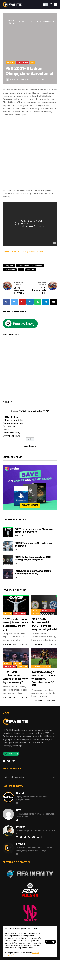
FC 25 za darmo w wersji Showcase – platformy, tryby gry (35, 530)
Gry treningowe (12, 436)
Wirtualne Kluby (12, 432)
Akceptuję (50, 942)
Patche (35, 613)
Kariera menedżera (14, 423)
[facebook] (4, 761)
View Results (30, 446)
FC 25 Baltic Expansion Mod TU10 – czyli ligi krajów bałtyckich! (34, 558)
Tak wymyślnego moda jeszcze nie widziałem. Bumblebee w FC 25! (43, 678)
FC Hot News (22, 62)
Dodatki (24, 21)
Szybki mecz (11, 426)
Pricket (20, 826)
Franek (12, 644)
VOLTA (8, 429)
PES (32, 62)
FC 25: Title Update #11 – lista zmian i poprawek (34, 544)
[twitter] (13, 761)
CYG (19, 810)
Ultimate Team (12, 417)
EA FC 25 (7, 613)
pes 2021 (30, 270)
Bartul (20, 793)
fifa (21, 270)
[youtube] (8, 761)
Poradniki (22, 666)
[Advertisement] (30, 153)
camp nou (9, 266)
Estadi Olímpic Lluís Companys (30, 266)
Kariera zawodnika (14, 420)
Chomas (14, 79)
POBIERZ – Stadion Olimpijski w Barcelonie (23, 251)
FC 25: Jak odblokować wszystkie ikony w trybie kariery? (33, 572)
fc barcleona (10, 270)
